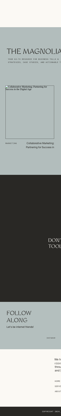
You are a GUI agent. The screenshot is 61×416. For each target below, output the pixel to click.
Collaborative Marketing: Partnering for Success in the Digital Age (40, 147)
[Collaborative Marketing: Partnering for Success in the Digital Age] (29, 112)
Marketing (11, 143)
